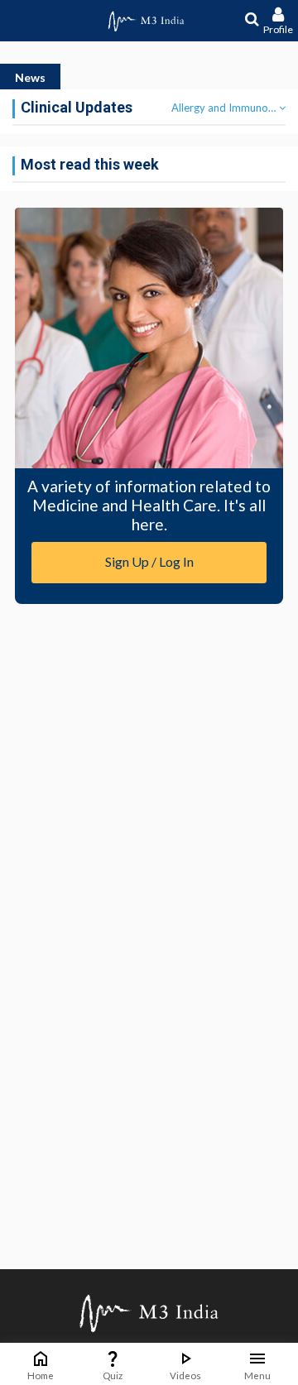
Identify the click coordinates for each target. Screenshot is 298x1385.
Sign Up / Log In (149, 561)
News (30, 77)
